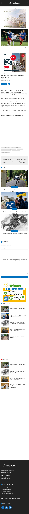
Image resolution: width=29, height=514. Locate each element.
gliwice (12, 147)
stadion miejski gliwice (6, 150)
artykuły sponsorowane (7, 493)
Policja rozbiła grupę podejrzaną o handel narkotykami (18, 329)
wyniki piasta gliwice (6, 152)
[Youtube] (10, 507)
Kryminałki (14, 187)
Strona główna (4, 73)
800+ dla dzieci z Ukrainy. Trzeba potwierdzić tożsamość (14, 212)
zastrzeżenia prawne (7, 487)
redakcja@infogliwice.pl (14, 498)
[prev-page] (13, 238)
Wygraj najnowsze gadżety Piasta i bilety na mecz (8, 161)
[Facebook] (2, 84)
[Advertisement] (14, 131)
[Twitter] (5, 84)
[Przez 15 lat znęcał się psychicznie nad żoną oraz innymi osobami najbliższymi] (5, 386)
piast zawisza (20, 149)
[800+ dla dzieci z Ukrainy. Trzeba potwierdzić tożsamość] (14, 200)
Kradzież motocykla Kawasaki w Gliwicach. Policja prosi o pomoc (14, 234)
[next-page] (15, 238)
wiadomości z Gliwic (16, 150)
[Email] (9, 84)
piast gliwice (13, 149)
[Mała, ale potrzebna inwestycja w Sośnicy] (5, 337)
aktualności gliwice (5, 147)
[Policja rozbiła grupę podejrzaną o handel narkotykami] (5, 330)
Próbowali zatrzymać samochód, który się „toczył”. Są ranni (14, 190)
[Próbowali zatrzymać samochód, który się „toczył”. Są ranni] (14, 178)
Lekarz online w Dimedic (8, 495)
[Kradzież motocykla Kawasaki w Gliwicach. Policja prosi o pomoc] (14, 222)
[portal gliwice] (14, 465)
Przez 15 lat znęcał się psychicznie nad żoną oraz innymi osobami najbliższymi (18, 386)
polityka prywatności (7, 491)
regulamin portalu (6, 489)
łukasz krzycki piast (5, 149)
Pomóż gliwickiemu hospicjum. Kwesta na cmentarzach (21, 161)
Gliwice (9, 73)
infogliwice (18, 147)
